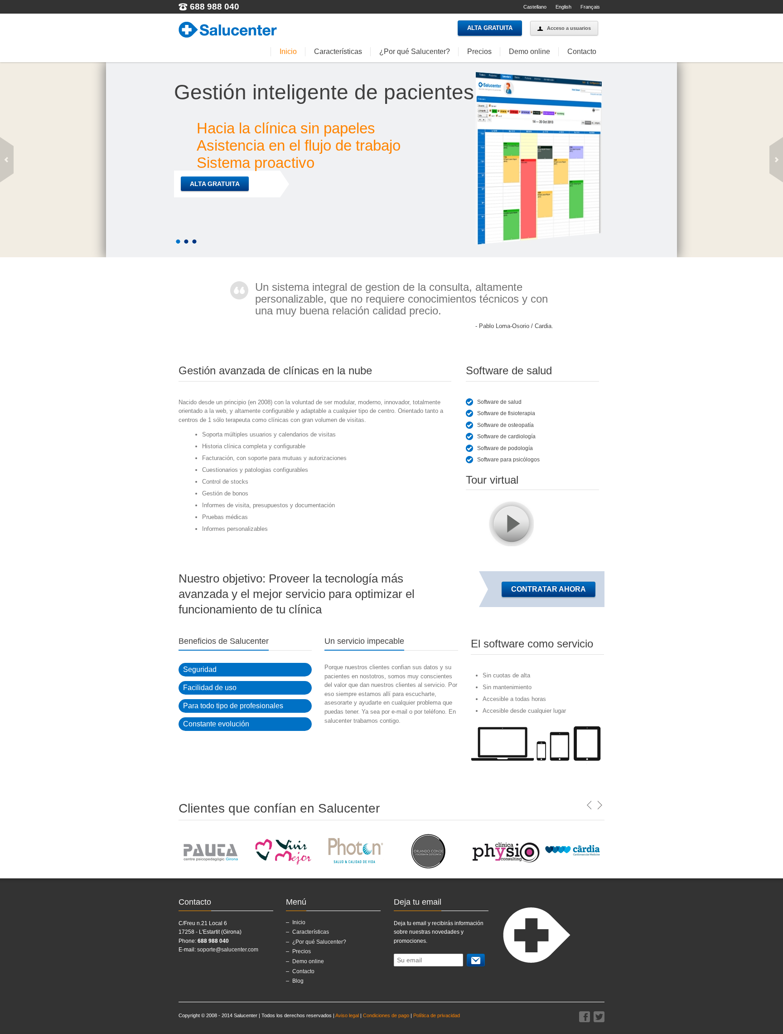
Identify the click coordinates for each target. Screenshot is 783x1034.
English (563, 7)
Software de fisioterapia (506, 413)
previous (7, 159)
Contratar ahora (548, 589)
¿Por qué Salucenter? (414, 51)
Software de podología (505, 448)
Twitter (599, 1016)
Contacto (581, 51)
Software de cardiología (506, 436)
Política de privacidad (436, 1015)
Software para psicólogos (508, 459)
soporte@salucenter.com (227, 949)
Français (590, 7)
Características (338, 51)
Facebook (584, 1016)
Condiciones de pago (386, 1015)
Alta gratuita (489, 28)
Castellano (534, 7)
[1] (476, 960)
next (776, 159)
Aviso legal (347, 1015)
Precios (479, 51)
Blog (298, 981)
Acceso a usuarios (569, 28)
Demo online (529, 51)
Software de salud (499, 402)
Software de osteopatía (505, 425)
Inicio (288, 51)
